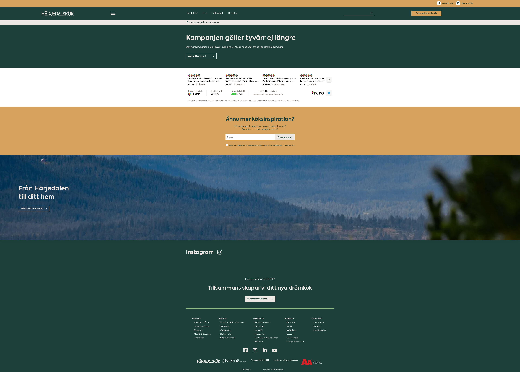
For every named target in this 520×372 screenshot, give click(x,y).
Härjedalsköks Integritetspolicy (285, 145)
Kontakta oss (467, 3)
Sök (371, 13)
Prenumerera (284, 137)
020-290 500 (447, 3)
